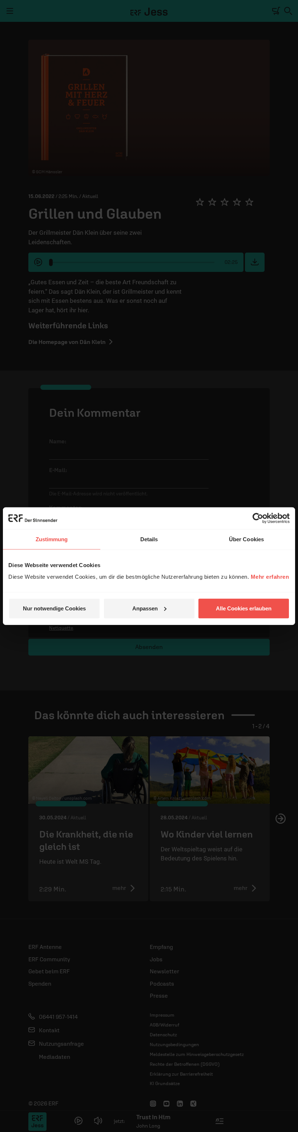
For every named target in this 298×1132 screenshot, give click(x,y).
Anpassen (145, 608)
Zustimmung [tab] (52, 539)
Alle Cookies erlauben (243, 608)
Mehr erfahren (270, 576)
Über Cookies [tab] (246, 539)
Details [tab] (149, 539)
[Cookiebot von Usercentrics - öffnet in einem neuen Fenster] (258, 518)
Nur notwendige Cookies (54, 608)
